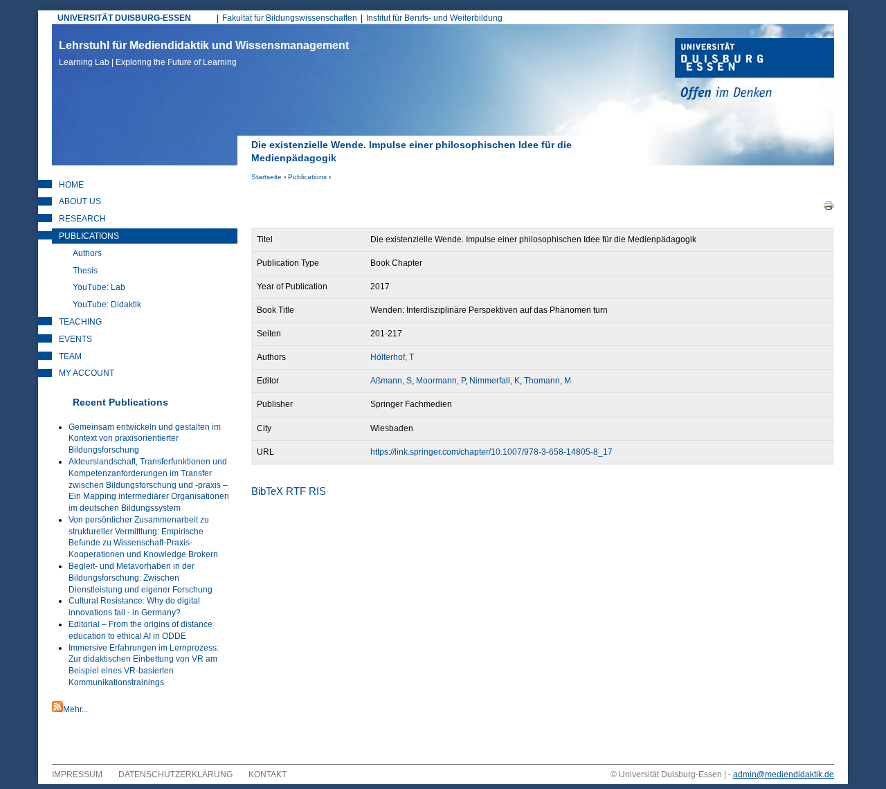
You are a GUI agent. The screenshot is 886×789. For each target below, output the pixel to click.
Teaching (80, 322)
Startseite (266, 177)
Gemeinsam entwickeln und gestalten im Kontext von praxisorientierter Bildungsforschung (145, 438)
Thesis (85, 270)
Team (70, 356)
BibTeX (267, 491)
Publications (307, 177)
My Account (86, 373)
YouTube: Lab (99, 287)
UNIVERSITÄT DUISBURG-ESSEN (124, 18)
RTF (296, 491)
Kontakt (267, 774)
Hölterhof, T (392, 357)
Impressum (77, 774)
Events (75, 339)
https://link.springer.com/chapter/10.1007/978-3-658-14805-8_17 (491, 452)
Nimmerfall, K (494, 381)
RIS (317, 491)
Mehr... (75, 709)
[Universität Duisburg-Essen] (754, 70)
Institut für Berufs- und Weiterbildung (434, 18)
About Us (80, 201)
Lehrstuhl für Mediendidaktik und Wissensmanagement (204, 53)
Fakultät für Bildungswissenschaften (289, 18)
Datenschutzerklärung (175, 774)
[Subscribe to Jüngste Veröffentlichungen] (57, 709)
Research (82, 219)
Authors (87, 253)
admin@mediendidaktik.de (783, 774)
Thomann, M (547, 381)
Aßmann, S (391, 381)
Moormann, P (440, 381)
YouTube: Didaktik (107, 304)
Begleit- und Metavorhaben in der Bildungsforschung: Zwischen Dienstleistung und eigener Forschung (141, 578)
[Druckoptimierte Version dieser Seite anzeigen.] (828, 205)
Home (71, 185)
